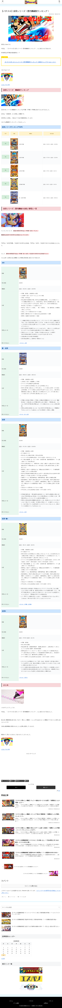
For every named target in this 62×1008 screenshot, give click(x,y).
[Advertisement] (31, 765)
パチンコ (51, 1001)
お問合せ (46, 1003)
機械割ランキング (20, 780)
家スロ (13, 780)
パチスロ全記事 (6, 780)
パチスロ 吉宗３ (23, 677)
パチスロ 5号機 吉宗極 (25, 604)
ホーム (11, 1001)
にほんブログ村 (5, 84)
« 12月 (3, 958)
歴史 (27, 780)
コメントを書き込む (31, 886)
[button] (45, 787)
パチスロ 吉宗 (23, 343)
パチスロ (31, 1001)
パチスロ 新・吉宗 (24, 414)
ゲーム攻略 (16, 1003)
